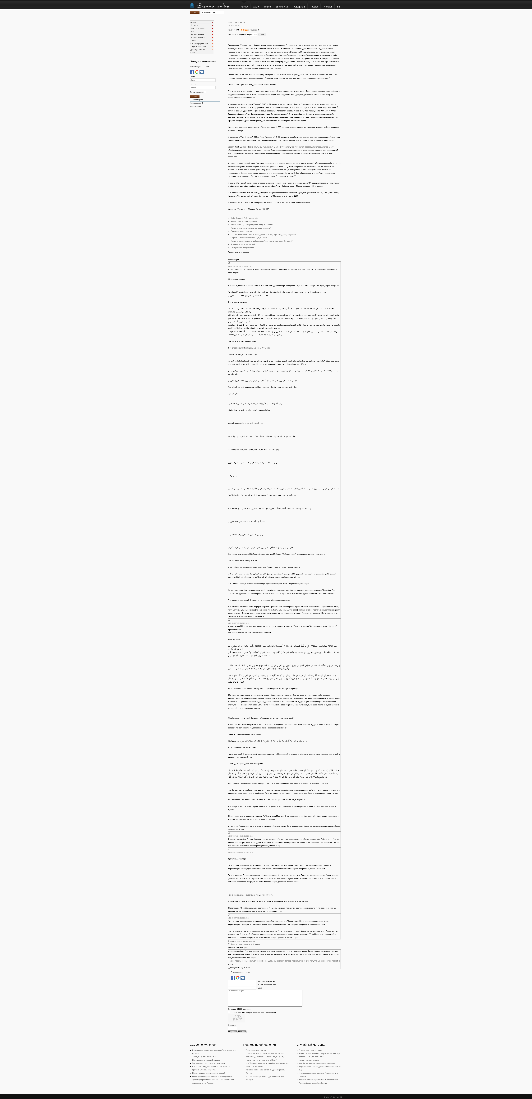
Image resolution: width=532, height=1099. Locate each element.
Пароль (193, 84)
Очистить (242, 1032)
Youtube (314, 7)
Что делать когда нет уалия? (243, 244)
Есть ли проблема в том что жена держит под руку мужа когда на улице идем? (264, 234)
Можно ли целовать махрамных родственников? (251, 228)
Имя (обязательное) (266, 981)
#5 (229, 263)
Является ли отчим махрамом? (244, 221)
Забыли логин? (196, 103)
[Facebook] (192, 72)
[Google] (197, 72)
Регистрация (195, 106)
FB (338, 7)
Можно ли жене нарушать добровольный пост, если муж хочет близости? (261, 241)
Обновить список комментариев (241, 941)
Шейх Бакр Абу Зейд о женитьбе (244, 218)
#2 (229, 850)
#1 (229, 915)
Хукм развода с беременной (242, 248)
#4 (229, 620)
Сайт (260, 988)
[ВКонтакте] (202, 72)
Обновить (232, 1025)
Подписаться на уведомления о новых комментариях (254, 1012)
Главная (244, 7)
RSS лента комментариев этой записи (244, 944)
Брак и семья (239, 23)
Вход (194, 97)
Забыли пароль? (197, 100)
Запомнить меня (197, 92)
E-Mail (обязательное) (267, 985)
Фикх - (230, 23)
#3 (229, 833)
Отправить (232, 1032)
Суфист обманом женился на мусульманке (249, 238)
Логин (192, 77)
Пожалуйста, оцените (237, 34)
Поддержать (299, 7)
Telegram (327, 7)
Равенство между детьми (241, 231)
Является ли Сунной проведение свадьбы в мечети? (253, 225)
